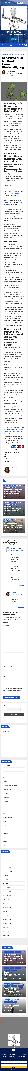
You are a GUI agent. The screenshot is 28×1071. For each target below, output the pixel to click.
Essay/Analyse (7, 789)
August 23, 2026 (10, 496)
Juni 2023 (5, 911)
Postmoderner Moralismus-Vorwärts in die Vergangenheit (13, 526)
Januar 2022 (6, 935)
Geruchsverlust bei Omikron (14, 78)
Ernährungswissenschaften (10, 743)
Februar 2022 (6, 931)
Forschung (16, 54)
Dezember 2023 (7, 907)
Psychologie (7, 487)
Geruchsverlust (15, 75)
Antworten (20, 585)
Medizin (21, 54)
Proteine (6, 325)
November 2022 (7, 923)
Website (5, 676)
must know (14, 31)
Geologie (5, 801)
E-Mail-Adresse (7, 666)
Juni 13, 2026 (9, 513)
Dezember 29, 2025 (10, 1010)
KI (3, 805)
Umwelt (5, 845)
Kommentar (6, 625)
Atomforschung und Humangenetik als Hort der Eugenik (13, 492)
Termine (5, 841)
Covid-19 (9, 75)
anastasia (13, 592)
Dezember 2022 (7, 919)
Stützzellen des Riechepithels (13, 395)
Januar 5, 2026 (10, 530)
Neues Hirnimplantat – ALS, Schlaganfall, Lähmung (13, 1006)
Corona (10, 54)
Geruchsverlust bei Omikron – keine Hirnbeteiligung (13, 62)
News (4, 821)
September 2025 (7, 872)
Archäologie (6, 731)
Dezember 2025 (7, 868)
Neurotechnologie (7, 817)
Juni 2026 (5, 860)
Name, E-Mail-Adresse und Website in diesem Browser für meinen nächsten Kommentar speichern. (13, 691)
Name (5, 657)
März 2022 (5, 927)
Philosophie (18, 485)
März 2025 (5, 883)
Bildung (5, 769)
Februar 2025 (6, 887)
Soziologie (14, 487)
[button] (20, 44)
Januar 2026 (6, 864)
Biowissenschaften (8, 735)
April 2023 (5, 915)
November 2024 (7, 895)
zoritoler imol (14, 548)
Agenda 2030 (5, 54)
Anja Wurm (12, 71)
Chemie (5, 739)
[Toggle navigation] (11, 45)
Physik (4, 751)
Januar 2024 (6, 903)
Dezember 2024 (7, 891)
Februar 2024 (6, 899)
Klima (4, 809)
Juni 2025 (5, 876)
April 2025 (5, 880)
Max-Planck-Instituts (13, 193)
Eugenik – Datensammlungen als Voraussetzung (12, 509)
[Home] (2, 45)
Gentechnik (7, 485)
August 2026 (6, 856)
